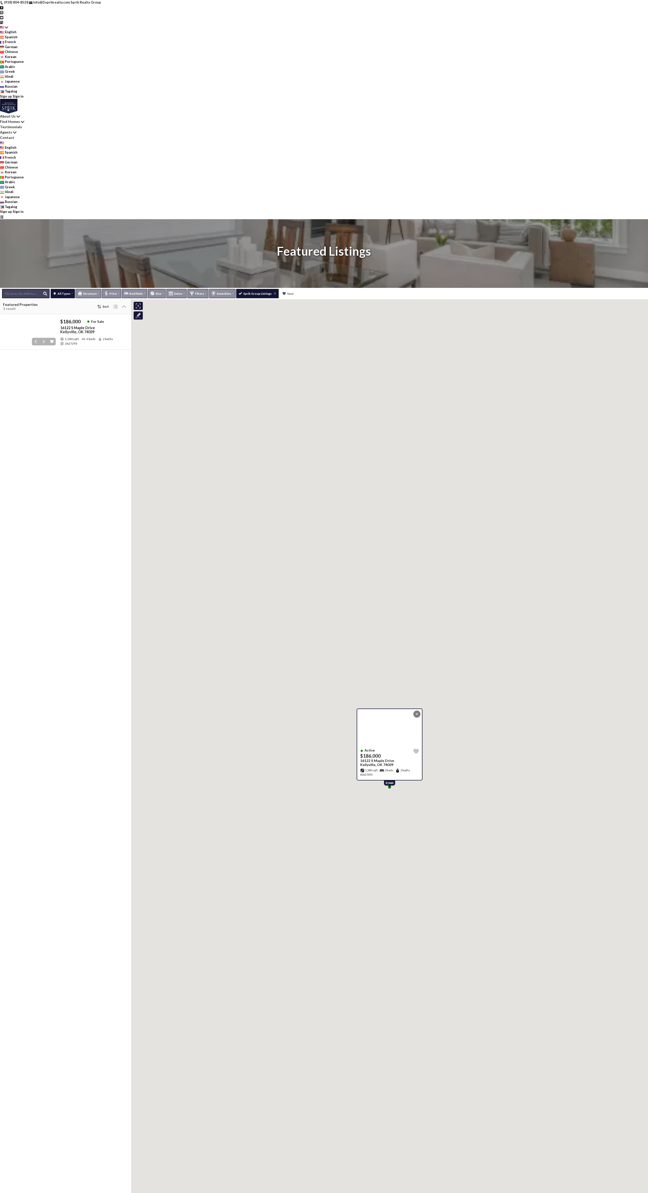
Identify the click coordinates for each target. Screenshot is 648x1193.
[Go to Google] (1, 22)
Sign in (18, 96)
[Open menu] (1, 216)
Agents (6, 132)
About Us (8, 116)
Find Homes (10, 121)
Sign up (6, 96)
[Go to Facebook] (1, 7)
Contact (7, 137)
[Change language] (4, 27)
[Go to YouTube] (1, 17)
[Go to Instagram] (1, 12)
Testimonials (11, 127)
